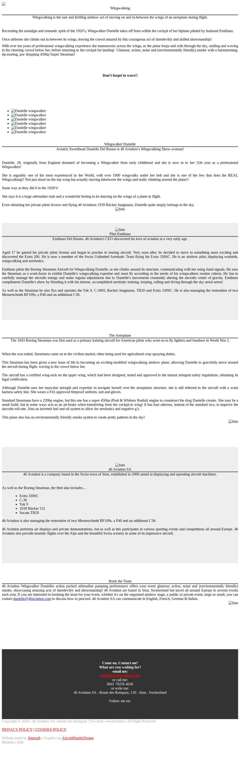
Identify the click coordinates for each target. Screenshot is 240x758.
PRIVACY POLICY (17, 730)
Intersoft (34, 738)
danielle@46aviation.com (32, 599)
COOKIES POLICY (51, 730)
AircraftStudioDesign (78, 738)
